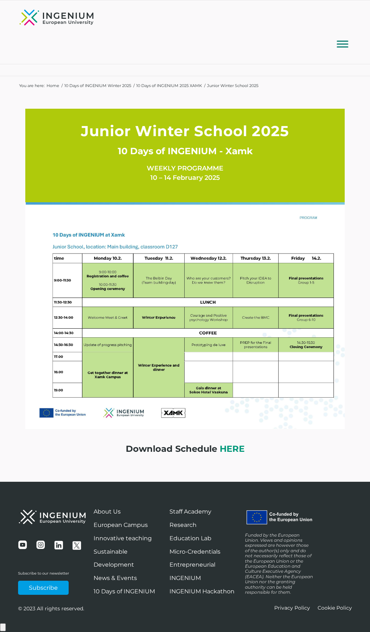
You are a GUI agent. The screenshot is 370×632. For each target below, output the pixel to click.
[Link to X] (335, 21)
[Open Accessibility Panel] (3, 627)
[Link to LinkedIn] (346, 21)
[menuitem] (292, 608)
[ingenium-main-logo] (56, 18)
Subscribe (43, 587)
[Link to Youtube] (314, 21)
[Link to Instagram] (324, 21)
